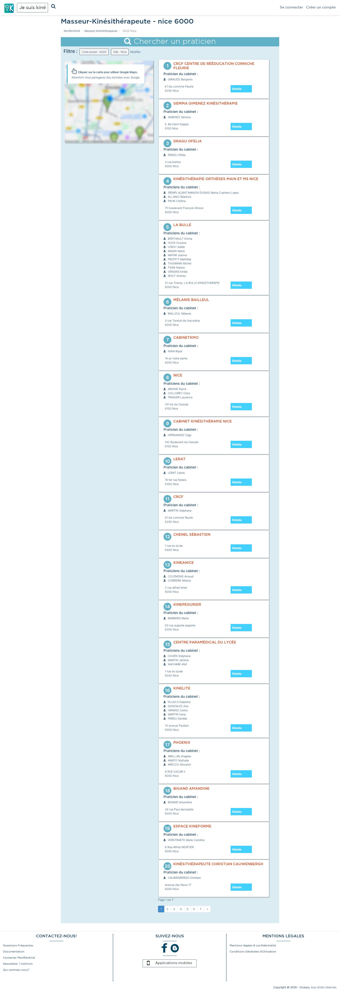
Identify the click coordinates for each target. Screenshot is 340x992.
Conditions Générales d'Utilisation (253, 952)
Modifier (135, 51)
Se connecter (291, 7)
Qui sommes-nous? (16, 970)
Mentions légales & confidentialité (253, 945)
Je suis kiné (32, 8)
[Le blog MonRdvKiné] (174, 948)
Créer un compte (321, 7)
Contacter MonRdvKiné (19, 958)
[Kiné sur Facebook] (164, 948)
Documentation (13, 952)
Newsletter (10, 964)
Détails (237, 88)
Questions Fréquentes (18, 945)
